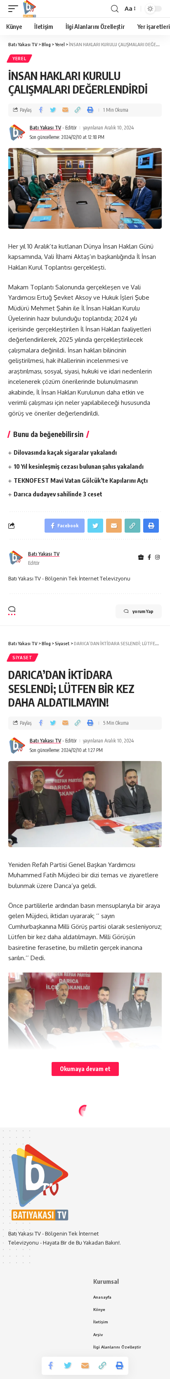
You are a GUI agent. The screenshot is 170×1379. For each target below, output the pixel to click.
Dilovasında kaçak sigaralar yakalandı (65, 452)
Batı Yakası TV (45, 128)
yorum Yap (142, 611)
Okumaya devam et (85, 1068)
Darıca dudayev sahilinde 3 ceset (58, 494)
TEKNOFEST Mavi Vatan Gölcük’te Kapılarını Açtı (81, 480)
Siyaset (22, 657)
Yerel (19, 58)
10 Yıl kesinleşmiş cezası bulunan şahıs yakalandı (79, 466)
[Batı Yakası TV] (29, 8)
